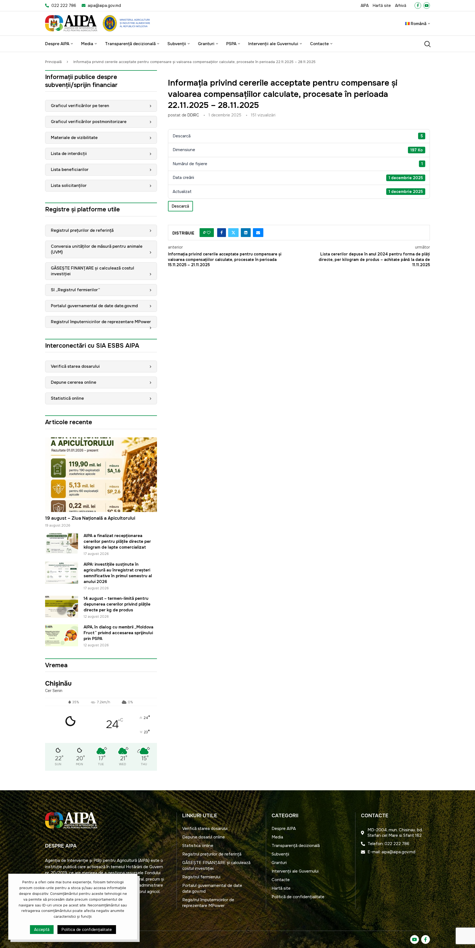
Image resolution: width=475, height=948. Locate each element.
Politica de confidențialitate (87, 929)
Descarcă (180, 206)
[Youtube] (426, 5)
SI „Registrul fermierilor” (75, 290)
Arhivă (400, 5)
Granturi (206, 44)
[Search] (427, 44)
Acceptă (41, 929)
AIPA (365, 5)
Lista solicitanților (69, 185)
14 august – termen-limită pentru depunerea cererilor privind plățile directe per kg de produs (117, 604)
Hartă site (382, 5)
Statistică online (67, 398)
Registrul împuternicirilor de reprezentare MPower (101, 322)
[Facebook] (418, 5)
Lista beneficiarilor (70, 169)
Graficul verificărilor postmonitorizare (88, 121)
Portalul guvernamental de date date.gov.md (94, 306)
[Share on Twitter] (233, 232)
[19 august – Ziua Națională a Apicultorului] (101, 474)
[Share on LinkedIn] (246, 232)
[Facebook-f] (425, 939)
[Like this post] (209, 232)
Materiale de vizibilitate (74, 137)
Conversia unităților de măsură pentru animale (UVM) (96, 249)
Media (87, 44)
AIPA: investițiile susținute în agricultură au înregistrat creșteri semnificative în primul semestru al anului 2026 (118, 573)
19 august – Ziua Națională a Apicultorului (90, 518)
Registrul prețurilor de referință (82, 230)
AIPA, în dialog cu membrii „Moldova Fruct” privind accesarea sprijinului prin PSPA (118, 632)
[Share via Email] (258, 232)
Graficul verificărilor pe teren (80, 105)
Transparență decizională (130, 44)
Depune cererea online (73, 382)
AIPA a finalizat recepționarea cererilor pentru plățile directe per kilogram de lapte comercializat (117, 541)
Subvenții (176, 44)
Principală (53, 61)
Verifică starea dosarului (75, 366)
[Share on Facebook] (221, 232)
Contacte (319, 44)
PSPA (231, 44)
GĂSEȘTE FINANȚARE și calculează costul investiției (92, 271)
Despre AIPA (57, 44)
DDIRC (193, 115)
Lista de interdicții (69, 153)
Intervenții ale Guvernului (273, 44)
